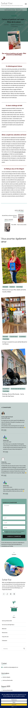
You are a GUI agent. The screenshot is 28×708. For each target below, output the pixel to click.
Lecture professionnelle (7, 620)
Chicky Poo (11, 112)
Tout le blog (14, 15)
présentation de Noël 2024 (18, 69)
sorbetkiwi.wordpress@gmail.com (10, 667)
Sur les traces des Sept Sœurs (18, 388)
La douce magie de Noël (14, 89)
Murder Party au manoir (7, 91)
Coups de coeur (13, 336)
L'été (14, 609)
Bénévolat (5, 286)
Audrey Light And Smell (7, 416)
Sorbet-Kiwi (6, 24)
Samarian (4, 112)
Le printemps (22, 336)
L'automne (12, 286)
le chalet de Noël (16, 110)
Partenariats (4, 632)
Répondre (3, 430)
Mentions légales (6, 677)
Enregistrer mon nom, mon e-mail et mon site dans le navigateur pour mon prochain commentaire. (14, 532)
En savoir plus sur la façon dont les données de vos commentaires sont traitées (12, 544)
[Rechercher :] (12, 649)
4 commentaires (14, 26)
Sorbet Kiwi (6, 3)
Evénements (4, 640)
